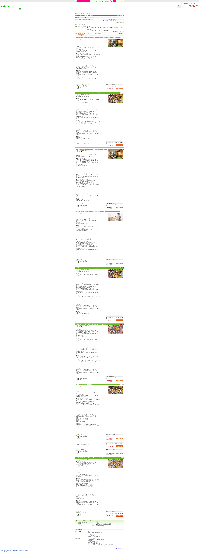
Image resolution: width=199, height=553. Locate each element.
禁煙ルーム (89, 33)
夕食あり (84, 33)
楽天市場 (191, 3)
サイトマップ (181, 3)
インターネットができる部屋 (96, 33)
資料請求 (26, 550)
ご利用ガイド (176, 3)
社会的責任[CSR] (15, 550)
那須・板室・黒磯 (87, 13)
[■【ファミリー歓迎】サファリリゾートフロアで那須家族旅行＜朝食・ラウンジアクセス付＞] (115, 154)
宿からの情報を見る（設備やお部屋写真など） (111, 20)
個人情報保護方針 (9, 550)
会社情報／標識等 (3, 550)
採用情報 (20, 550)
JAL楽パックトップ (78, 13)
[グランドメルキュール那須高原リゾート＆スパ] (79, 523)
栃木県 (83, 13)
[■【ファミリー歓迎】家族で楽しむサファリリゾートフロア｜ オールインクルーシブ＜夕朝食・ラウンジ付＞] (115, 43)
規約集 (23, 550)
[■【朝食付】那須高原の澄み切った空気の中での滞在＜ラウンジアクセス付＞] (115, 463)
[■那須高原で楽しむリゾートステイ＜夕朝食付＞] (115, 390)
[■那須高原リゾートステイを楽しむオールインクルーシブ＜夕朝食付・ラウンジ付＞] (115, 273)
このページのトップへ (120, 548)
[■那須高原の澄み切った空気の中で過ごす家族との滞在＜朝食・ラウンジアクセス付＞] (115, 217)
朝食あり (80, 33)
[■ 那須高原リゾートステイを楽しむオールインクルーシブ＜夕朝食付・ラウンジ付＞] (115, 98)
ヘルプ (173, 3)
